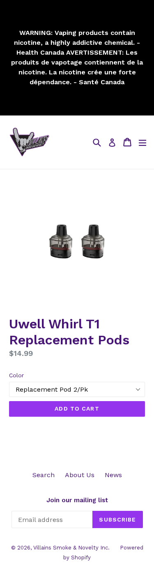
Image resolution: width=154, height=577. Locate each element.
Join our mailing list (77, 500)
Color (16, 375)
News (113, 475)
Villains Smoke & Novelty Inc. (71, 548)
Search (43, 475)
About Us (79, 475)
